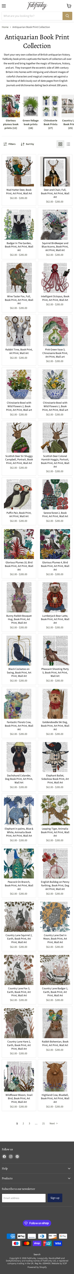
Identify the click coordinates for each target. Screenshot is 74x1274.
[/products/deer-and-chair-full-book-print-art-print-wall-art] (55, 171)
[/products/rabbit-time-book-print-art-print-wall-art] (19, 331)
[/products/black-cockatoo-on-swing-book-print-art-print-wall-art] (19, 651)
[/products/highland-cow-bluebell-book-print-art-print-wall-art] (55, 1076)
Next (52, 1123)
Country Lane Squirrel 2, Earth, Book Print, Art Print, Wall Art (19, 938)
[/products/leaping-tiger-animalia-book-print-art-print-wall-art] (55, 810)
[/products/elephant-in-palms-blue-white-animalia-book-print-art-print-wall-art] (19, 810)
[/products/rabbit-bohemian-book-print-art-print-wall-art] (55, 1023)
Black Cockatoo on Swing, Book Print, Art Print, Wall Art (19, 672)
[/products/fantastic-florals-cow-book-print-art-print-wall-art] (19, 704)
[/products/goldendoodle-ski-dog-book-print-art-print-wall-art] (55, 704)
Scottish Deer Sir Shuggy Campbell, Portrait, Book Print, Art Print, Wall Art (19, 459)
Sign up (54, 1198)
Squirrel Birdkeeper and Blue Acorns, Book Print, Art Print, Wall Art (55, 246)
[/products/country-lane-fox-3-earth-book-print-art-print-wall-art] (19, 970)
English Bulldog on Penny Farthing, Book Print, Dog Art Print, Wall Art (55, 885)
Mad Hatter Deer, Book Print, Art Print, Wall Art (19, 191)
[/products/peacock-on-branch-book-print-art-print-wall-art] (19, 864)
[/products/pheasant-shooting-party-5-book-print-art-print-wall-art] (55, 651)
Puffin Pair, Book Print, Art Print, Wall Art (18, 514)
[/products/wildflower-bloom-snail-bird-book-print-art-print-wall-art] (19, 1076)
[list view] (68, 144)
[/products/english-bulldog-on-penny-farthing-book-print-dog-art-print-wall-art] (55, 864)
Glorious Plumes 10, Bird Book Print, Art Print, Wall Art (19, 566)
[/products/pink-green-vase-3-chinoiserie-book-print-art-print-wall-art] (55, 331)
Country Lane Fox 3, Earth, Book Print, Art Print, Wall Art (19, 992)
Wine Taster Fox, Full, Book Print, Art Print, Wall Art (19, 300)
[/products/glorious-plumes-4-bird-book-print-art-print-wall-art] (55, 544)
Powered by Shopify (37, 1267)
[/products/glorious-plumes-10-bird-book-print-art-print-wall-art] (19, 544)
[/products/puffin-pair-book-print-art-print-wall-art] (19, 494)
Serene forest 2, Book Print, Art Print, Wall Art (55, 514)
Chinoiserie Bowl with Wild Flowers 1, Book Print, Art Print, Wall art (55, 406)
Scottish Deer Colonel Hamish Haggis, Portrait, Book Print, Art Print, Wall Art (55, 461)
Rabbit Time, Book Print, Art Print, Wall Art (19, 351)
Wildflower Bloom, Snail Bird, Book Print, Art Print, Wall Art (19, 1098)
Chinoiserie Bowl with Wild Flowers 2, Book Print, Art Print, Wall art (19, 406)
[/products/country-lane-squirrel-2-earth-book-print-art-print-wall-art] (19, 917)
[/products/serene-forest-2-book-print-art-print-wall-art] (55, 494)
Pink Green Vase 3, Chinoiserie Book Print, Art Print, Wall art (55, 353)
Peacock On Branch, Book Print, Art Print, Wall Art (19, 885)
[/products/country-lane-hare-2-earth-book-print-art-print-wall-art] (19, 1023)
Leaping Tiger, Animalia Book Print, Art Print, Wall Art (55, 832)
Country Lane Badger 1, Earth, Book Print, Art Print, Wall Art (55, 992)
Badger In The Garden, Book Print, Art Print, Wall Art (19, 246)
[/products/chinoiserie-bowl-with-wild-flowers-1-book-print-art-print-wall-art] (55, 384)
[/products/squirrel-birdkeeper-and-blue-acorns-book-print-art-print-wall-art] (55, 225)
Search (37, 1254)
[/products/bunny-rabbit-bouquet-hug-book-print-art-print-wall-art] (19, 597)
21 (43, 1123)
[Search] (67, 16)
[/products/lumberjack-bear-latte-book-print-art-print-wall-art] (55, 597)
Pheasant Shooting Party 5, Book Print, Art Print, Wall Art (55, 672)
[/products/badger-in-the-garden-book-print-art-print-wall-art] (19, 225)
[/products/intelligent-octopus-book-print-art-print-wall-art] (55, 278)
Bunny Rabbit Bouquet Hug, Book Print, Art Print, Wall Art (19, 619)
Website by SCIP (59, 1263)
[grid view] (60, 144)
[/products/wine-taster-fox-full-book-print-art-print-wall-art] (19, 278)
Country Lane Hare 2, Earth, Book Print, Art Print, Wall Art (19, 1045)
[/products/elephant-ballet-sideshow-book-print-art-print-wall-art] (55, 757)
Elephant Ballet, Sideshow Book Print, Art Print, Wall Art (55, 779)
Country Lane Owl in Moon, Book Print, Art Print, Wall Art (55, 938)
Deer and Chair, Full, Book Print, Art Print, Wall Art (55, 193)
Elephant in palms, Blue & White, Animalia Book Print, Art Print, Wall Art (19, 832)
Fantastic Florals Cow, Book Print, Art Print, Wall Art (19, 725)
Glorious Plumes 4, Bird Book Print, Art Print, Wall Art (55, 566)
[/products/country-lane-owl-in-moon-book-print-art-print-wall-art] (55, 917)
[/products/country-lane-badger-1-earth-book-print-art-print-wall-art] (55, 970)
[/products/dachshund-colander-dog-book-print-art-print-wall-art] (19, 757)
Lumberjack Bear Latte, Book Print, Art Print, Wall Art (55, 619)
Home (5, 27)
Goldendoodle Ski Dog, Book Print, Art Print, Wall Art (55, 725)
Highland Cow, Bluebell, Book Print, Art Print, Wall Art (55, 1098)
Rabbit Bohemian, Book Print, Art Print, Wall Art (55, 1043)
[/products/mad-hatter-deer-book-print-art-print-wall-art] (19, 171)
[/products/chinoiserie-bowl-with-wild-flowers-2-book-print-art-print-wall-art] (19, 384)
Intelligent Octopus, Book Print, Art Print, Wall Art (55, 298)
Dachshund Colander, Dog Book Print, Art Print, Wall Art (19, 779)
